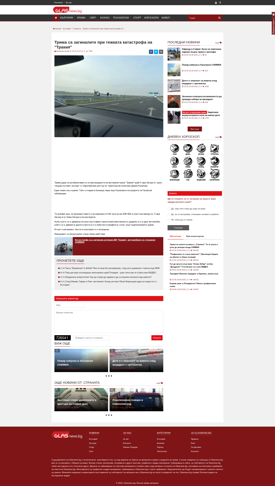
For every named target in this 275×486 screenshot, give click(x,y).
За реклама (196, 447)
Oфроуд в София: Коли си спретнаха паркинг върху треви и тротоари (201, 50)
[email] (161, 52)
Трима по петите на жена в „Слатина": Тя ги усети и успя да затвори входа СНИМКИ (194, 245)
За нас (69, 2)
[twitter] (156, 52)
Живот (166, 18)
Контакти (58, 2)
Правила (194, 439)
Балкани (160, 443)
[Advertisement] (109, 158)
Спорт (137, 18)
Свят (93, 18)
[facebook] (151, 52)
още (158, 383)
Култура (92, 443)
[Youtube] (216, 3)
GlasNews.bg (61, 51)
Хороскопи (151, 18)
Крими (81, 18)
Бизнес (105, 18)
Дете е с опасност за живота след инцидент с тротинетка (199, 82)
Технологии (121, 18)
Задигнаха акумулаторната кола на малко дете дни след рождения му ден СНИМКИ (201, 114)
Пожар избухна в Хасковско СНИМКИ (201, 65)
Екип (193, 443)
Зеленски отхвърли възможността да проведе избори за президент (202, 97)
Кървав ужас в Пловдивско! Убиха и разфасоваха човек (193, 284)
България (66, 18)
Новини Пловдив (130, 447)
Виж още (195, 129)
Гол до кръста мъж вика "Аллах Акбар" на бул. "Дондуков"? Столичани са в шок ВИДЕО (191, 265)
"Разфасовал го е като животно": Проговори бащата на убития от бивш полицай (194, 255)
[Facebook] (220, 3)
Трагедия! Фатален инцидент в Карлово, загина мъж (194, 274)
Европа (160, 447)
